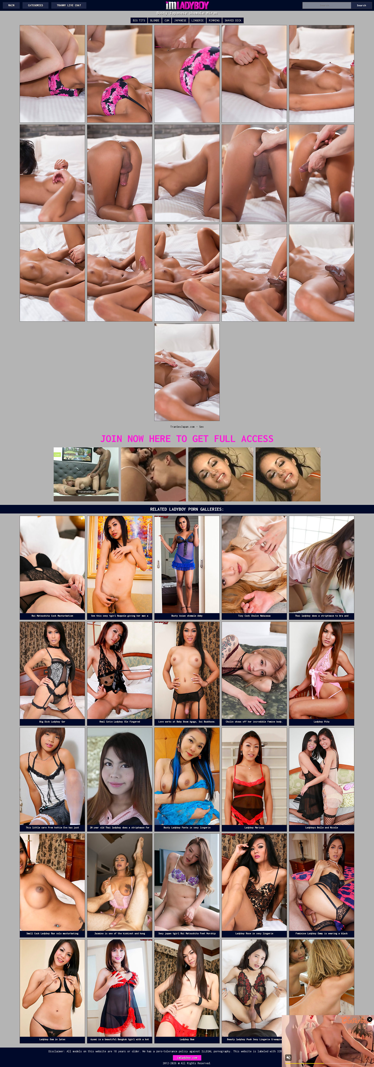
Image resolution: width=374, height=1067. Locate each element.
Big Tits (139, 20)
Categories (35, 5)
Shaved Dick (233, 20)
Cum (166, 20)
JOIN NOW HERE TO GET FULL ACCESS (187, 438)
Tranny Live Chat (69, 5)
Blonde (154, 20)
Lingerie (198, 20)
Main (11, 5)
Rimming (214, 20)
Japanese (180, 20)
